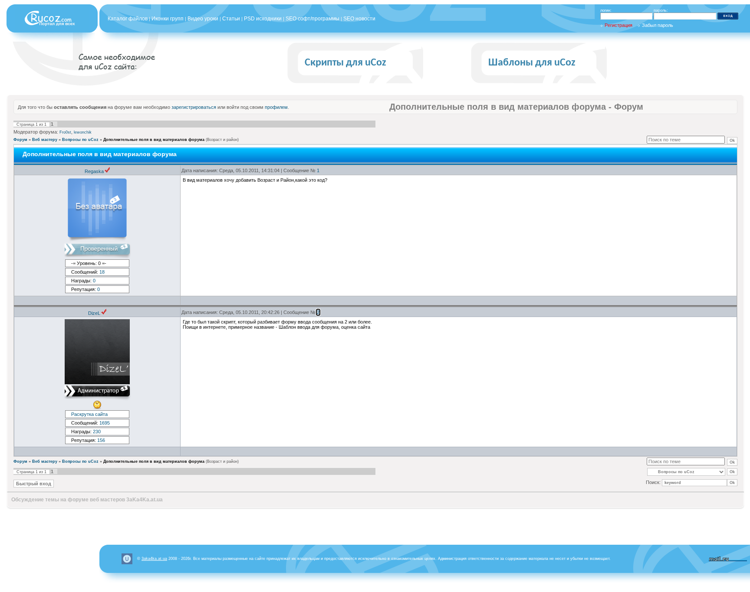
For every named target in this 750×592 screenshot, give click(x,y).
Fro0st (65, 132)
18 (102, 272)
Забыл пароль (657, 25)
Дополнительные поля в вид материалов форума (153, 139)
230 (97, 431)
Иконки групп (167, 19)
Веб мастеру (44, 139)
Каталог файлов (128, 19)
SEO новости (359, 19)
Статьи (231, 19)
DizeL (94, 313)
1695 (104, 422)
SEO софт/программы (312, 19)
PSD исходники (263, 19)
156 (101, 440)
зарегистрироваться (193, 107)
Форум (20, 139)
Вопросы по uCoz (80, 139)
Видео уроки (203, 19)
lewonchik (83, 132)
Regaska (94, 171)
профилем (276, 107)
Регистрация (618, 25)
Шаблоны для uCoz (532, 63)
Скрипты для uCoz (345, 63)
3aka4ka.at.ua (154, 558)
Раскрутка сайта (89, 414)
